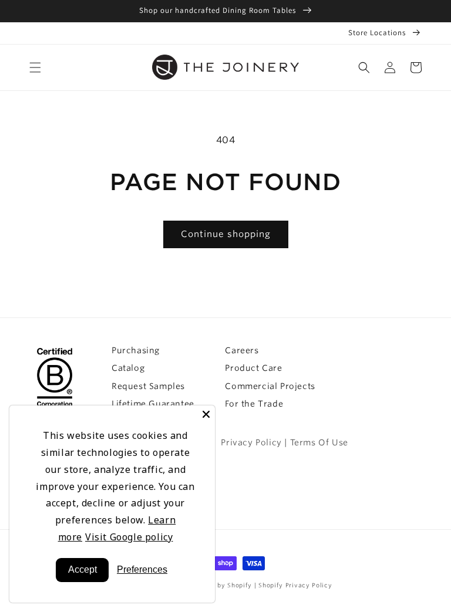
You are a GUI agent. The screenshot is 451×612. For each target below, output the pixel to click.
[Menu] (35, 67)
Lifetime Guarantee (153, 403)
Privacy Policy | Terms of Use (284, 442)
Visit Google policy (129, 536)
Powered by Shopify (220, 585)
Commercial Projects (270, 386)
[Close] (206, 414)
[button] (364, 67)
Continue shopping (226, 234)
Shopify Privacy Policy (295, 585)
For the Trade (254, 403)
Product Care (253, 368)
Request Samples (148, 386)
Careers (241, 350)
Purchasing (136, 350)
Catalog (128, 368)
